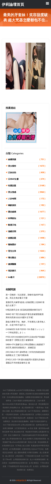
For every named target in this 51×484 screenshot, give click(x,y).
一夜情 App (39, 408)
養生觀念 (26, 257)
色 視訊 (35, 466)
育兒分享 (26, 251)
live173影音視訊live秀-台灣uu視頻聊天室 (19, 425)
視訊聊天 (26, 270)
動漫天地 (26, 225)
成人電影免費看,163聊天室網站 (26, 452)
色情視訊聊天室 (42, 425)
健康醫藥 (26, 264)
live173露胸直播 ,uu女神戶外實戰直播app (19, 390)
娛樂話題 (26, 238)
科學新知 (26, 218)
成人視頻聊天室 (28, 408)
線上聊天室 (9, 456)
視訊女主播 (32, 442)
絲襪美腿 (26, 159)
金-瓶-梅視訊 (34, 463)
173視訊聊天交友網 (32, 456)
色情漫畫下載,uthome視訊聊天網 (26, 440)
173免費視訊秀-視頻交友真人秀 (19, 466)
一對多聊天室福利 (12, 414)
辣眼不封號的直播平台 (38, 421)
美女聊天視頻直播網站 (20, 421)
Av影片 (26, 277)
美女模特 (26, 166)
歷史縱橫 (26, 212)
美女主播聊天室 (14, 435)
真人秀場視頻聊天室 (18, 411)
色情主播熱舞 (8, 428)
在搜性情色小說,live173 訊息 (33, 449)
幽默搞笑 (26, 205)
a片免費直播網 (15, 449)
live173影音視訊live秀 (17, 418)
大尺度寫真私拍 (20, 428)
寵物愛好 (26, 244)
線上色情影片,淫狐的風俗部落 (34, 439)
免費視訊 (30, 470)
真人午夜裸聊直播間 (37, 459)
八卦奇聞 (26, 198)
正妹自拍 (26, 172)
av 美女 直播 (32, 428)
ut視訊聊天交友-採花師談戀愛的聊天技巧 (24, 310)
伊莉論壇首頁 (21, 480)
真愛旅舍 (30, 418)
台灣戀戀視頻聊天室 (21, 459)
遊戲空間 (26, 231)
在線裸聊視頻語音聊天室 (18, 463)
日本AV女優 (26, 179)
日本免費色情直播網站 (15, 397)
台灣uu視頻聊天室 (27, 414)
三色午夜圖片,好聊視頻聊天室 (23, 401)
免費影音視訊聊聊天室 (34, 397)
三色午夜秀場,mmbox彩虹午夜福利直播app (23, 402)
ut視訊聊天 (19, 456)
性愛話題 (26, 185)
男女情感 (26, 192)
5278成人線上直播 (22, 446)
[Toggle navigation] (47, 3)
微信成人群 (32, 404)
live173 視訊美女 (34, 411)
